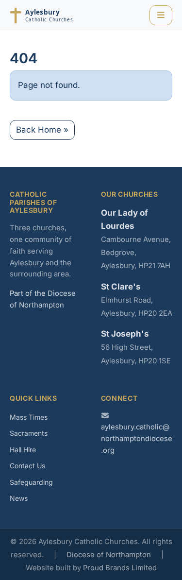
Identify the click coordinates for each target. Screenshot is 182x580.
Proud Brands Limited (120, 567)
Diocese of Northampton (108, 554)
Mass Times (29, 417)
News (19, 498)
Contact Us (27, 465)
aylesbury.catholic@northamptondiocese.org (136, 439)
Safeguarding (31, 482)
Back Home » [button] (42, 130)
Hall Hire (23, 449)
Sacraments (29, 433)
